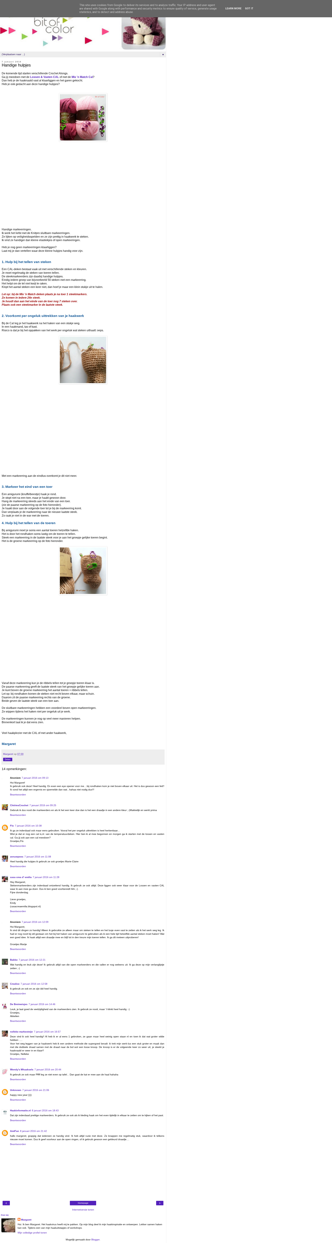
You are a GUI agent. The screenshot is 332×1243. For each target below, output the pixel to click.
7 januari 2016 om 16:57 (47, 1031)
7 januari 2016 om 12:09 (35, 922)
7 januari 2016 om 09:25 (42, 805)
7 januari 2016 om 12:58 (34, 983)
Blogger (95, 1239)
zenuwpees (16, 856)
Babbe (14, 959)
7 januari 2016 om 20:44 (47, 1069)
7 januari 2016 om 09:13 (35, 777)
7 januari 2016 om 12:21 (32, 959)
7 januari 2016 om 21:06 (35, 1090)
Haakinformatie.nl (20, 1110)
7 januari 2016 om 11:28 (46, 877)
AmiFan (14, 1131)
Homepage (83, 1203)
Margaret (26, 1219)
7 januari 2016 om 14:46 (42, 1004)
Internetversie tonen (83, 1209)
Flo (12, 825)
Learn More (233, 8)
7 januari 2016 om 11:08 (37, 856)
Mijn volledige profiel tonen (32, 1232)
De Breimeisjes (18, 1004)
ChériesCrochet (19, 805)
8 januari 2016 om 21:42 (33, 1131)
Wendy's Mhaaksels (21, 1069)
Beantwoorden (18, 794)
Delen (8, 759)
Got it (249, 8)
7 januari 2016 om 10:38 (28, 825)
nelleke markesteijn (21, 1031)
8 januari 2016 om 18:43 (45, 1110)
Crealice (15, 983)
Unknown (15, 1090)
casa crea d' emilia (21, 877)
